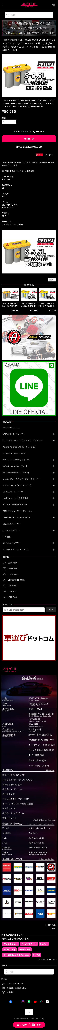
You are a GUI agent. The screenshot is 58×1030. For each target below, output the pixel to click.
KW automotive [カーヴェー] (15, 466)
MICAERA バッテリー (12, 524)
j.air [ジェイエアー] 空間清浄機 (15, 498)
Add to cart (29, 139)
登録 (51, 610)
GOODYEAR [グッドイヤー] (14, 492)
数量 (4, 118)
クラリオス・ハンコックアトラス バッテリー (22, 440)
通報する (52, 280)
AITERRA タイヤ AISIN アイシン (16, 550)
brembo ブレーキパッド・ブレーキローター (21, 479)
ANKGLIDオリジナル (11, 428)
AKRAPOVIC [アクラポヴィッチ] (16, 460)
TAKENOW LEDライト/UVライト (16, 517)
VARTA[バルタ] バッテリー (14, 434)
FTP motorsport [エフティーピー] (17, 485)
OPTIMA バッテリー (11, 530)
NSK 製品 (7, 537)
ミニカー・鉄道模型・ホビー (15, 505)
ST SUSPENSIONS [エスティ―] (16, 472)
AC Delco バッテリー (12, 543)
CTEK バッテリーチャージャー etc (17, 511)
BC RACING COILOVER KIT (14, 453)
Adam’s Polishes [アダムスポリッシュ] (19, 447)
